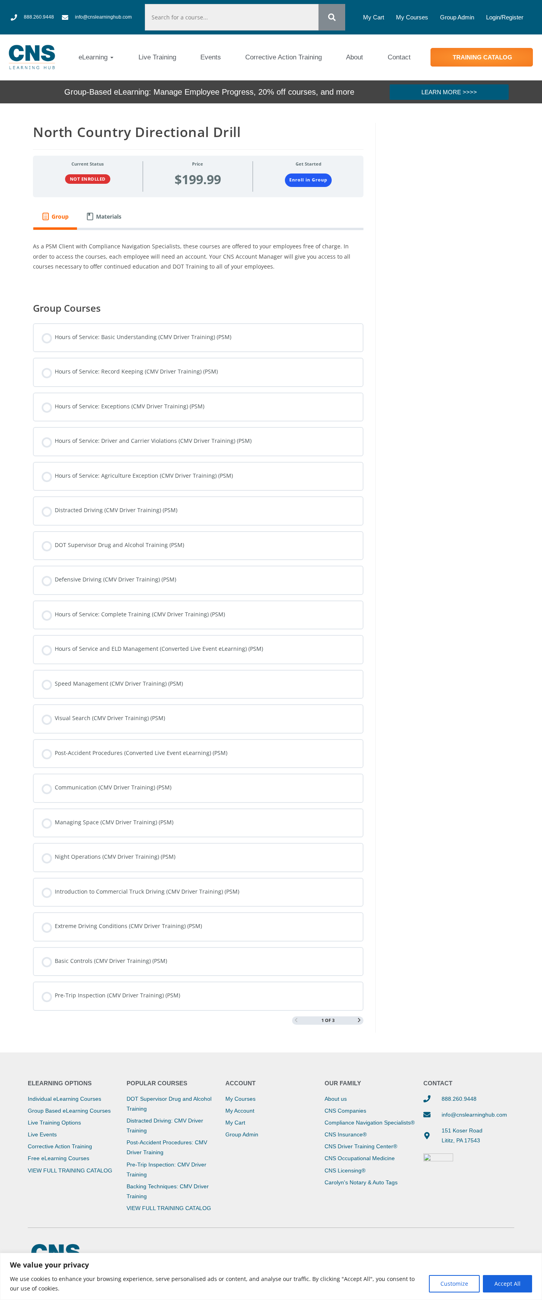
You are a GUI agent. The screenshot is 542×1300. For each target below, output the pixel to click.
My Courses (412, 17)
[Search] (332, 17)
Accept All (507, 1283)
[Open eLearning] (112, 57)
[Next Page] (359, 1020)
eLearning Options (60, 1083)
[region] (271, 1276)
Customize (454, 1283)
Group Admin (457, 17)
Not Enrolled (88, 179)
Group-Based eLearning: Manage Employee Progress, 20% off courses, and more (209, 92)
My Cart (373, 17)
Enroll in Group (308, 180)
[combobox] (232, 17)
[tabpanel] (198, 260)
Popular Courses (157, 1083)
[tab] (55, 216)
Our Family (343, 1083)
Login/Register (504, 17)
